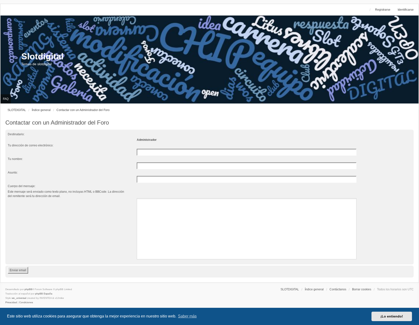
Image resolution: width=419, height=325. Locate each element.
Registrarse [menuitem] (382, 9)
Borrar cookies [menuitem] (361, 289)
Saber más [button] (187, 316)
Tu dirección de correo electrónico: (30, 145)
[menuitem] (11, 302)
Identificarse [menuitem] (406, 9)
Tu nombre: (15, 159)
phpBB (28, 289)
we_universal (19, 298)
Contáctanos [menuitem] (338, 289)
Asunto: (13, 172)
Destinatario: (16, 134)
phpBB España (43, 293)
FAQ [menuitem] (5, 99)
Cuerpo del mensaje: (21, 186)
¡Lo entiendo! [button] (391, 316)
